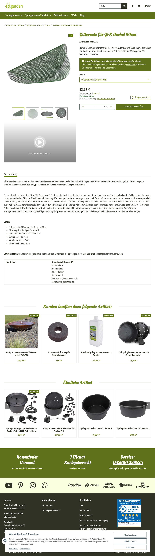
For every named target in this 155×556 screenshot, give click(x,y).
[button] (132, 6)
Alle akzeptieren (130, 535)
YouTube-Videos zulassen (39, 153)
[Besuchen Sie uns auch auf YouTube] (9, 485)
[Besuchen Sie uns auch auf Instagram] (33, 485)
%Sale (74, 15)
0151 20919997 (10, 517)
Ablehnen (130, 547)
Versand (96, 94)
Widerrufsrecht (86, 515)
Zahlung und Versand (51, 510)
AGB (81, 505)
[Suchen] (124, 6)
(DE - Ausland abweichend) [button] (106, 99)
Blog (82, 15)
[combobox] (115, 79)
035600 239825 (128, 462)
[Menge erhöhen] (111, 107)
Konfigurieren (130, 541)
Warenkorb (131, 64)
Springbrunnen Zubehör (37, 15)
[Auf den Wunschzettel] (70, 35)
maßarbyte (128, 552)
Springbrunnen (12, 15)
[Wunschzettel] (139, 6)
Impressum (13, 549)
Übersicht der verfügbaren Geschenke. (99, 67)
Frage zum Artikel (142, 97)
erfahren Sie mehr (77, 468)
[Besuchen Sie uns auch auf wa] (45, 485)
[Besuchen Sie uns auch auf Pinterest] (21, 485)
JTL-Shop (144, 552)
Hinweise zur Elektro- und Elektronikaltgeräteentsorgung (92, 527)
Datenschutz (25, 549)
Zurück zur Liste (11, 25)
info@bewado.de (18, 505)
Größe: (82, 74)
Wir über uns (47, 505)
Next (147, 330)
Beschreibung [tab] (10, 174)
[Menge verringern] (83, 107)
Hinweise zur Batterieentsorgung (93, 520)
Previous (7, 330)
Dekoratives (60, 15)
